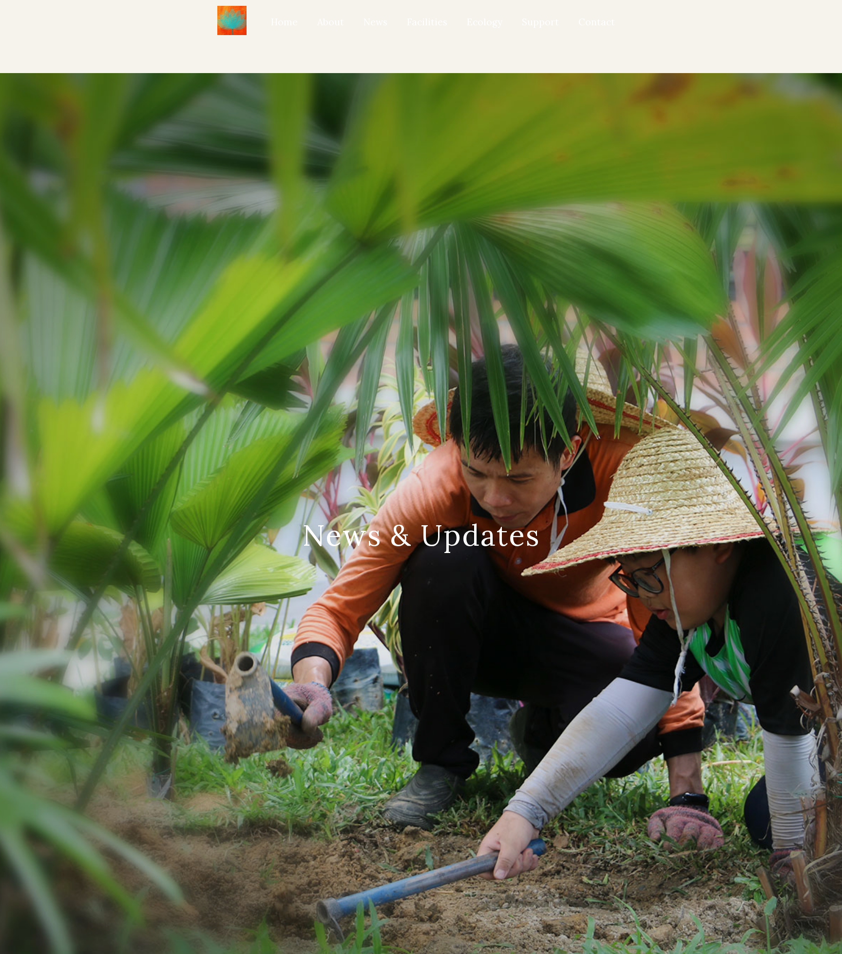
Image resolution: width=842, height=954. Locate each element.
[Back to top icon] (794, 933)
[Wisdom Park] (232, 20)
